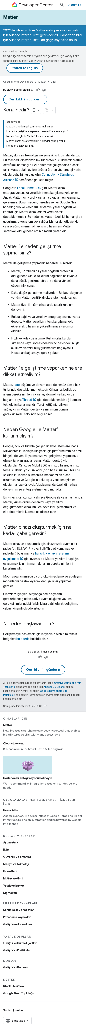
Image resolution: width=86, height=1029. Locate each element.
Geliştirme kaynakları (17, 924)
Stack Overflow (13, 986)
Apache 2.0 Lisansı (54, 686)
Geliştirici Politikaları (17, 950)
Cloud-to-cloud (13, 743)
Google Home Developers (18, 81)
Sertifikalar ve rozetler (18, 910)
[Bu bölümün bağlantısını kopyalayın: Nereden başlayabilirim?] (58, 624)
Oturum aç (74, 4)
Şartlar (7, 1010)
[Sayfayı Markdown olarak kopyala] (46, 110)
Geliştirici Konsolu (15, 967)
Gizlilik (19, 1010)
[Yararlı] (38, 90)
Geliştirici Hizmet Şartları (20, 943)
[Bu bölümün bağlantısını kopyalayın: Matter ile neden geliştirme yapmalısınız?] (35, 253)
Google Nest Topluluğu (18, 993)
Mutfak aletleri (13, 878)
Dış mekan (10, 893)
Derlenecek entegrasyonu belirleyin (27, 778)
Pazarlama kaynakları (17, 917)
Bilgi (53, 81)
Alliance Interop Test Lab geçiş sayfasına (38, 40)
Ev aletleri (10, 871)
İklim (6, 849)
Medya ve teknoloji (16, 864)
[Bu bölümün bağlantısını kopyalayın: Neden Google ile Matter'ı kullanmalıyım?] (38, 436)
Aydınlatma (10, 842)
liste (17, 385)
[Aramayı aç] (62, 4)
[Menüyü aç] (6, 5)
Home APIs (10, 810)
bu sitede (23, 639)
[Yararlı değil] (44, 90)
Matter (10, 17)
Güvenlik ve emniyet (17, 857)
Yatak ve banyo (13, 885)
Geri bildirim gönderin (25, 99)
